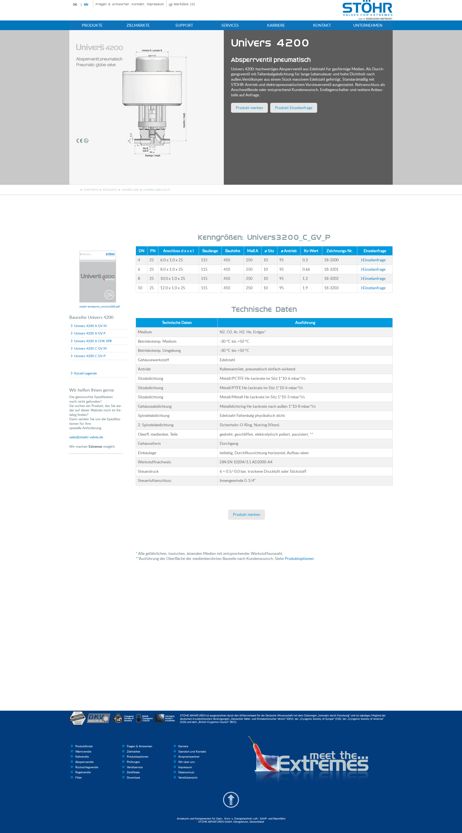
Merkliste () (184, 4)
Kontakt (138, 4)
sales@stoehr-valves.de (86, 437)
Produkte (110, 189)
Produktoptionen (299, 558)
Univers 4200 (130, 189)
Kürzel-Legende (85, 373)
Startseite (90, 189)
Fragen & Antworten (112, 4)
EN (86, 4)
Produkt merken (249, 107)
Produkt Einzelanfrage (293, 107)
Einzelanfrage (374, 259)
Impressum (155, 4)
